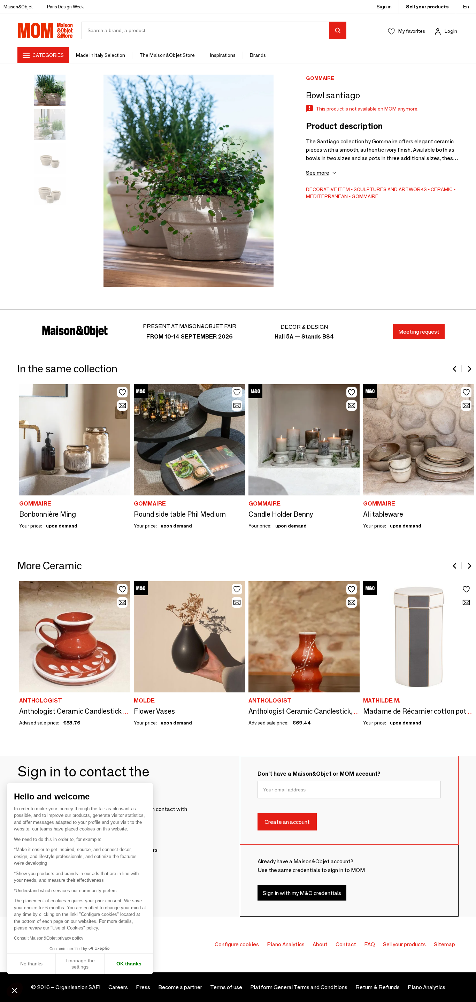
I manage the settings (80, 964)
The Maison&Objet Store (167, 55)
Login (451, 31)
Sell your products (427, 6)
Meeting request (418, 331)
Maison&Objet (18, 6)
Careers (118, 987)
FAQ (369, 944)
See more (317, 172)
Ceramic (442, 189)
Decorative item (328, 189)
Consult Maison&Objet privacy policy (48, 938)
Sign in (384, 6)
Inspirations (223, 55)
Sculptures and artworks (390, 189)
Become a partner (180, 987)
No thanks (31, 963)
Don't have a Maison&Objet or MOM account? (319, 774)
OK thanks (128, 963)
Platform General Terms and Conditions (298, 987)
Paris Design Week (65, 6)
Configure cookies (237, 944)
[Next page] (469, 369)
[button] (14, 990)
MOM (45, 30)
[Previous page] (455, 369)
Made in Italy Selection (100, 55)
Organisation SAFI (77, 987)
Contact (346, 944)
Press (143, 987)
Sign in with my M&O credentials (302, 892)
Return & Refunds (377, 987)
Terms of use (226, 987)
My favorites (411, 31)
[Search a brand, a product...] (337, 30)
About (320, 944)
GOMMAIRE (365, 196)
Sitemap (444, 944)
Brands (258, 55)
